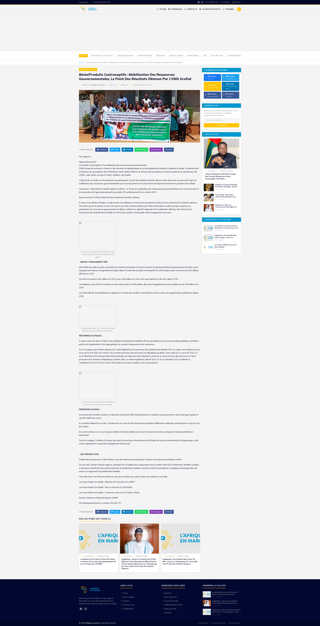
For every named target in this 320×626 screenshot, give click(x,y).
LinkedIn (129, 149)
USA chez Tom (217, 56)
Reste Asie (160, 56)
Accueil (162, 9)
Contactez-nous (213, 2)
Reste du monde (176, 56)
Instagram (157, 149)
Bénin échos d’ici (88, 69)
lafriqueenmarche (90, 503)
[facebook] (198, 2)
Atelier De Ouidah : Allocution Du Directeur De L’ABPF (111, 482)
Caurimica (168, 613)
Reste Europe (193, 56)
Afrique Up (192, 9)
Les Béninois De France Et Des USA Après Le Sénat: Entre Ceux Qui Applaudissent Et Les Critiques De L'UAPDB (98, 561)
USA (204, 56)
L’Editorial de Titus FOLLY (102, 56)
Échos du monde (145, 56)
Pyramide (229, 9)
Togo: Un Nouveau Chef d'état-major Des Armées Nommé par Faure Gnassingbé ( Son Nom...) (220, 176)
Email (170, 149)
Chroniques (176, 9)
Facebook (102, 149)
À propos (226, 2)
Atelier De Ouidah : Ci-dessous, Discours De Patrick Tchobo (114, 492)
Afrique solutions (125, 56)
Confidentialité (127, 609)
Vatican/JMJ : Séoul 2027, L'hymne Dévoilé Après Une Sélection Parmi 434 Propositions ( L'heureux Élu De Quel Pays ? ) (226, 196)
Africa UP (167, 593)
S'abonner (222, 125)
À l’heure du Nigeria (236, 56)
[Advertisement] (160, 32)
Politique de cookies (218, 623)
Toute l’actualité (128, 597)
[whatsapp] (202, 2)
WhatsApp (142, 149)
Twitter (116, 149)
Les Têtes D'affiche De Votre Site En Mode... (225, 246)
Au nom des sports (211, 9)
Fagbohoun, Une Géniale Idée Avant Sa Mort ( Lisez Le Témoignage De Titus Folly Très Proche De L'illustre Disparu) (180, 561)
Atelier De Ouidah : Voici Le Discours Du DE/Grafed (110, 487)
